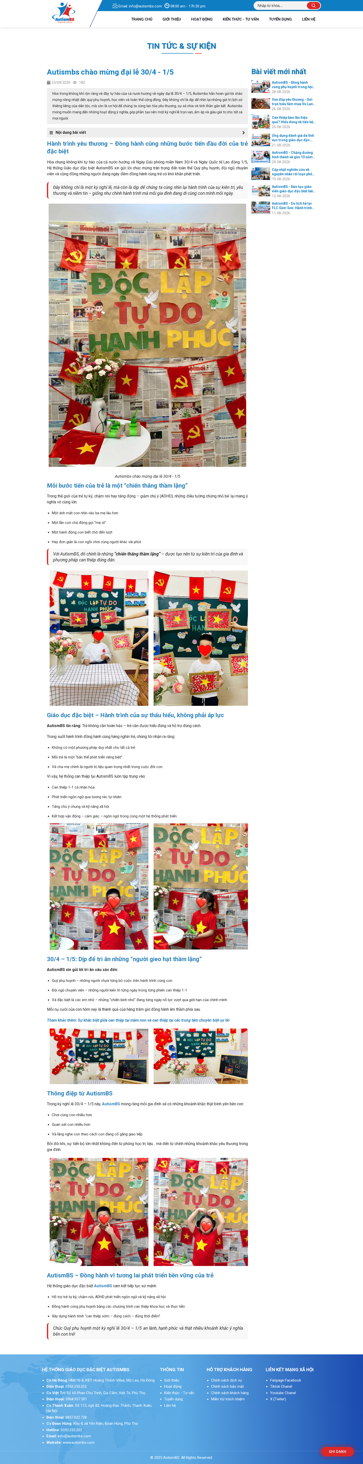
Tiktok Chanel (281, 1386)
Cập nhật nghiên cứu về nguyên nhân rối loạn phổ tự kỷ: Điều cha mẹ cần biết (293, 172)
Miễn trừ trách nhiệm (228, 1399)
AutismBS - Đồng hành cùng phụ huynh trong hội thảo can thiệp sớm (292, 84)
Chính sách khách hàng (230, 1393)
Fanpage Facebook (285, 1380)
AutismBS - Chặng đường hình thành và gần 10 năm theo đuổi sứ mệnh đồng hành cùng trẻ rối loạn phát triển (293, 155)
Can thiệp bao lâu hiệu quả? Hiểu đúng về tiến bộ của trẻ (292, 120)
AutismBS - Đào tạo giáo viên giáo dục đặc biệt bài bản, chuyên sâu (292, 189)
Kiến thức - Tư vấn (179, 1393)
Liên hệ (170, 1405)
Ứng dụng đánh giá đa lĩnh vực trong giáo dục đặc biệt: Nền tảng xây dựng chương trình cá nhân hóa (293, 138)
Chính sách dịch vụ (226, 1380)
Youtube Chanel (283, 1393)
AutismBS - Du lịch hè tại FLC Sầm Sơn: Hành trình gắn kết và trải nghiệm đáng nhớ (292, 205)
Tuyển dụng (173, 1399)
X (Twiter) (278, 1399)
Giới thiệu (171, 1380)
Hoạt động (173, 1386)
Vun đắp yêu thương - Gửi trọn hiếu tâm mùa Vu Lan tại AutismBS (292, 102)
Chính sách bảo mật (227, 1386)
